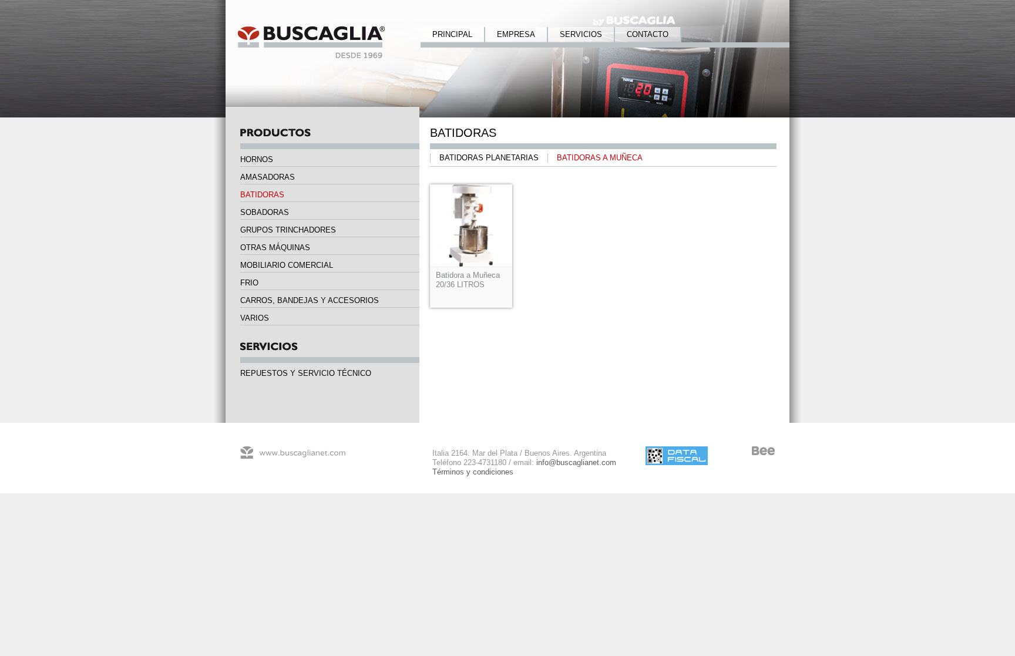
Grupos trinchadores (288, 230)
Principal (452, 34)
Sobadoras (264, 212)
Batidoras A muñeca (600, 157)
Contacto (647, 34)
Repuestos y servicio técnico (305, 373)
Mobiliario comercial (286, 265)
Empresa (516, 34)
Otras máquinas (275, 247)
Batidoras (262, 194)
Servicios (581, 34)
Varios (254, 318)
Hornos (256, 159)
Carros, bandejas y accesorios (309, 300)
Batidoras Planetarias (489, 157)
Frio (249, 282)
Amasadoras (267, 177)
